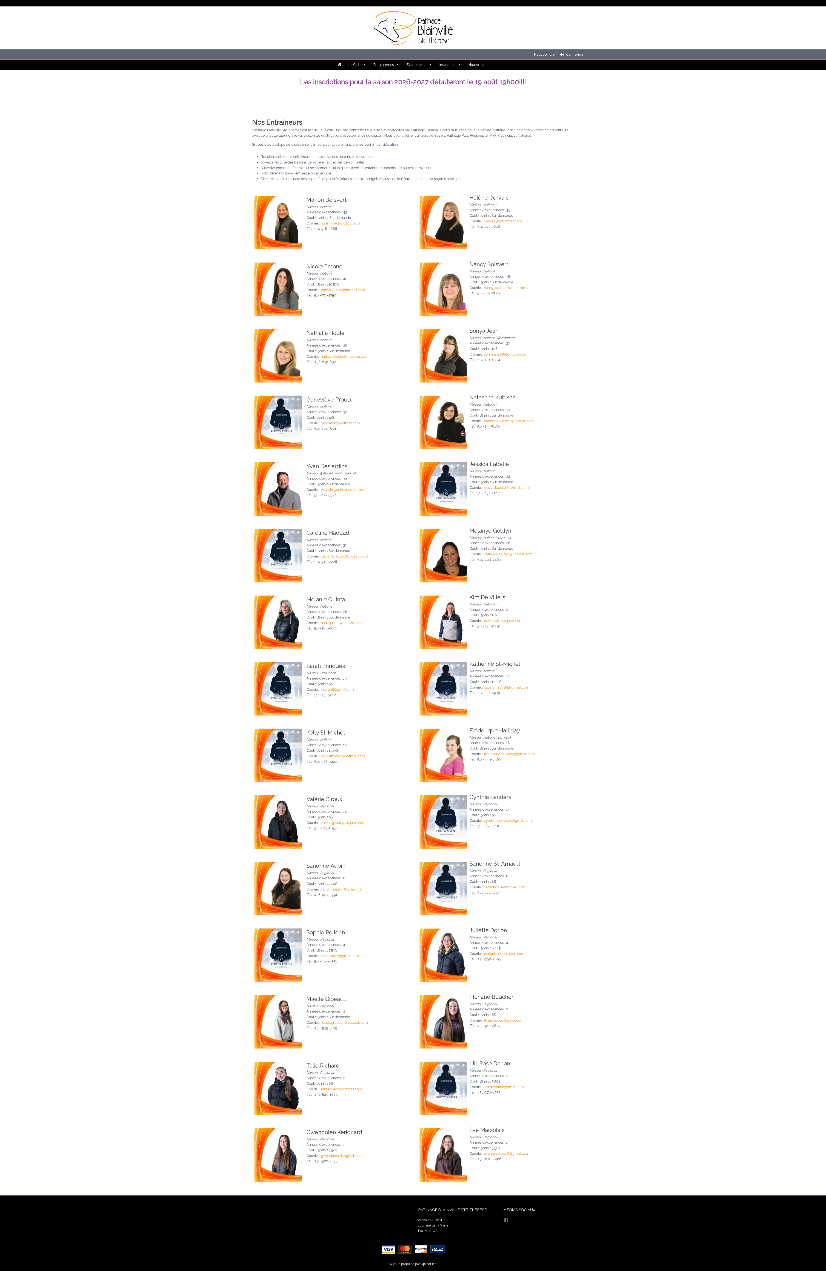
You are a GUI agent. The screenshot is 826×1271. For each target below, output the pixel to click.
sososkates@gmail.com (340, 956)
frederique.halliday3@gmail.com (509, 754)
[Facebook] (506, 1220)
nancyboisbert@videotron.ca (507, 288)
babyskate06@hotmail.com (343, 290)
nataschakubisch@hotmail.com (509, 421)
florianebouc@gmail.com (504, 1020)
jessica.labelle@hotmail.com (506, 488)
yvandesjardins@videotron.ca (344, 490)
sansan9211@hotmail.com (504, 887)
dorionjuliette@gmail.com (504, 954)
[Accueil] (339, 64)
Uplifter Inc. (429, 1264)
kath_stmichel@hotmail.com (506, 687)
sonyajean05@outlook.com (505, 354)
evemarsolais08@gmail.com (506, 1154)
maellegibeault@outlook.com (344, 1022)
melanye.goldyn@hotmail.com (508, 554)
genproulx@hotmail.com (340, 423)
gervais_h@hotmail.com (503, 221)
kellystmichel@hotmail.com (343, 756)
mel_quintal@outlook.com (342, 623)
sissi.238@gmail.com (337, 689)
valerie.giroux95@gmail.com (343, 823)
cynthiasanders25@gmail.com (508, 821)
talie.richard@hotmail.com (341, 1089)
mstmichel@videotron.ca (341, 223)
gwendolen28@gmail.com (342, 1156)
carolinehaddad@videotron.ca (344, 556)
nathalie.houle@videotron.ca (343, 356)
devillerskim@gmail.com (503, 621)
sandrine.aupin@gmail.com (342, 889)
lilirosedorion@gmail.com (504, 1087)
